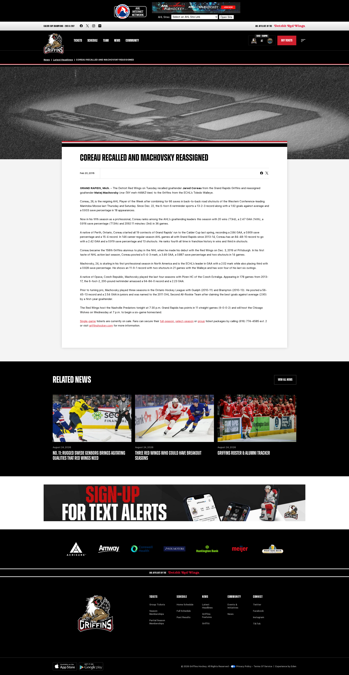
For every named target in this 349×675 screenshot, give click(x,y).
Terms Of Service (263, 666)
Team (106, 40)
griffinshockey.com (101, 325)
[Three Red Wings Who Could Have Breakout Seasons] (174, 418)
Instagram (258, 617)
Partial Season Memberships (157, 622)
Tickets (78, 40)
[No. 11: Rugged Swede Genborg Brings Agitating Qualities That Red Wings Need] (92, 418)
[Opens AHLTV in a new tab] (196, 7)
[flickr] (100, 26)
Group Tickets (157, 604)
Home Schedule (185, 604)
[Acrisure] (76, 549)
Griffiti (206, 623)
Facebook (258, 611)
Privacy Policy (243, 666)
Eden (293, 666)
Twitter (257, 604)
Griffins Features (207, 615)
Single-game (88, 321)
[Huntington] (207, 549)
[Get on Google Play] (91, 666)
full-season (167, 321)
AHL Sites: (164, 17)
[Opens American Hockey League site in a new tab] (130, 11)
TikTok (257, 623)
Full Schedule (184, 611)
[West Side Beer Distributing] (273, 548)
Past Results (183, 617)
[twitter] (87, 26)
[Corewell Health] (142, 548)
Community (132, 40)
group (201, 321)
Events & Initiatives (233, 606)
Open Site (226, 17)
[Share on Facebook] (261, 173)
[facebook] (81, 26)
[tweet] (267, 173)
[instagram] (93, 26)
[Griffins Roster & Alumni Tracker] (257, 418)
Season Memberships (156, 612)
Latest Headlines (63, 60)
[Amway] (109, 549)
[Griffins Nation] (174, 502)
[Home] (54, 43)
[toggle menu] (303, 40)
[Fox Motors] (174, 548)
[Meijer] (240, 549)
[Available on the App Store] (65, 666)
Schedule (92, 40)
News (117, 40)
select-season (184, 321)
